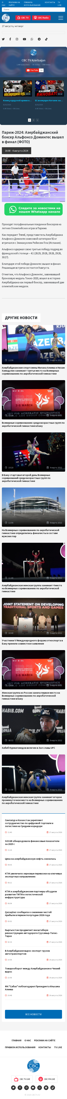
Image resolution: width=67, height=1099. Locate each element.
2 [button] (33, 120)
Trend (22, 235)
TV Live (59, 3)
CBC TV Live (25, 1079)
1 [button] (29, 120)
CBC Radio (43, 17)
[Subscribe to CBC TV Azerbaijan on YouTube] (35, 70)
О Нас (4, 3)
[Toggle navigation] (60, 17)
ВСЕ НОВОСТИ (33, 1014)
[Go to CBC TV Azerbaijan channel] (33, 52)
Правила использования (32, 3)
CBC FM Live (49, 1079)
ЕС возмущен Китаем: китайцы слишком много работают (49, 100)
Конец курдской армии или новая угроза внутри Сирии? (17, 100)
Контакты (50, 2)
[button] (37, 120)
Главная (16, 1040)
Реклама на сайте (14, 3)
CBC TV (25, 17)
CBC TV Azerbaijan (33, 60)
